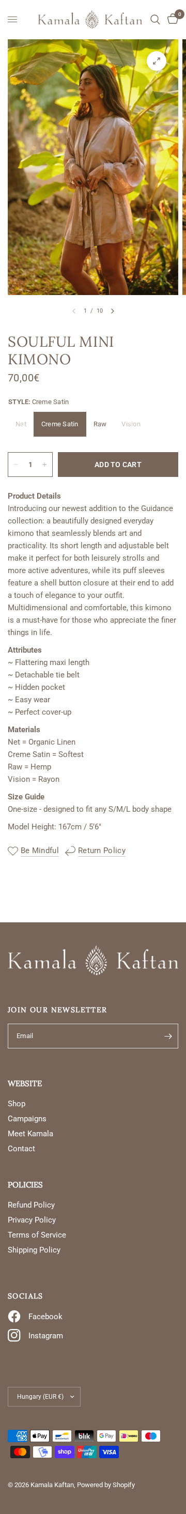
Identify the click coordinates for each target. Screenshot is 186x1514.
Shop (16, 1103)
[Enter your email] (168, 1036)
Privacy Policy (32, 1220)
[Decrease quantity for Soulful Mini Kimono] (16, 464)
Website (25, 1083)
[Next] (112, 311)
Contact (21, 1148)
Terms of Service (37, 1235)
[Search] (155, 19)
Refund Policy (31, 1205)
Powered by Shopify (106, 1485)
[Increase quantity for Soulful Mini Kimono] (44, 464)
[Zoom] (156, 61)
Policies (25, 1184)
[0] (171, 19)
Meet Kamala (30, 1133)
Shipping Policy (34, 1250)
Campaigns (27, 1118)
